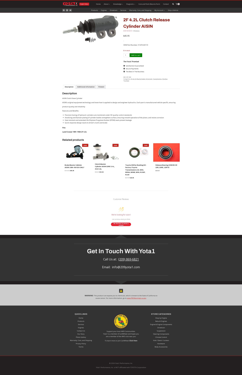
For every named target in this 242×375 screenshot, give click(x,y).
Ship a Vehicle (173, 10)
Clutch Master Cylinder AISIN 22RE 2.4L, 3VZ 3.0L (105, 166)
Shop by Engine (140, 79)
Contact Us (81, 331)
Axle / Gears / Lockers (161, 340)
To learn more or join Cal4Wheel (121, 341)
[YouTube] (70, 10)
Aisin (127, 81)
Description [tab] (69, 87)
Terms (81, 347)
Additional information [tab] (86, 87)
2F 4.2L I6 (133, 79)
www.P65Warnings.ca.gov (136, 298)
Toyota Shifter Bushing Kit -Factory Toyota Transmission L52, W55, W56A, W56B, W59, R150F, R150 (136, 170)
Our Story (81, 334)
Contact (166, 4)
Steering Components (161, 334)
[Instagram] (67, 10)
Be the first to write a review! (121, 224)
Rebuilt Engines (161, 321)
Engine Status (84, 4)
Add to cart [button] (75, 176)
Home (98, 4)
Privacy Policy (81, 343)
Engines (104, 10)
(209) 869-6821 (128, 259)
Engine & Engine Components (161, 324)
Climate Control (161, 337)
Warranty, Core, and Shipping (140, 10)
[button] (116, 17)
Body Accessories (161, 347)
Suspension (161, 331)
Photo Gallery (81, 337)
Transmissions (157, 79)
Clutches (165, 79)
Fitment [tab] (101, 87)
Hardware (161, 343)
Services (123, 10)
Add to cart (135, 55)
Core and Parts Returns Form (149, 4)
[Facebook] (63, 10)
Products (94, 10)
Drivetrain (113, 10)
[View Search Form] (173, 4)
